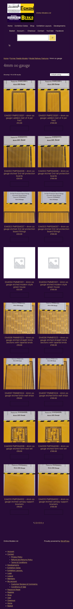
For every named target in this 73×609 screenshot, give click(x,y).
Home (6, 58)
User (9, 598)
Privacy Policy (16, 557)
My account (12, 581)
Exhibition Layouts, (15, 571)
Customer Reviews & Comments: (24, 584)
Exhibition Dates (14, 568)
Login (9, 573)
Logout (10, 576)
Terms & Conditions (19, 562)
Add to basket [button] (19, 128)
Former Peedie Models (19, 58)
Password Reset (13, 590)
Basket (10, 606)
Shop (9, 595)
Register (10, 592)
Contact (10, 554)
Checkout (11, 600)
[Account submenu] (24, 30)
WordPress (65, 541)
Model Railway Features (38, 58)
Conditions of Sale (18, 587)
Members (11, 579)
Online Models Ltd (43, 13)
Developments (13, 565)
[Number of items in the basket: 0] (9, 45)
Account (10, 551)
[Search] (52, 38)
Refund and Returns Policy (22, 560)
